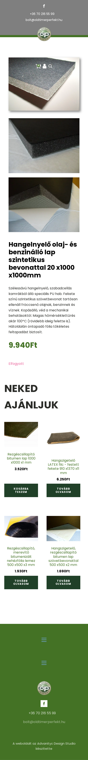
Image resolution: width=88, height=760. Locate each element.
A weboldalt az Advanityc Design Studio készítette (44, 746)
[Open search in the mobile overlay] (50, 66)
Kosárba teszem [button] (21, 490)
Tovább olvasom (63, 490)
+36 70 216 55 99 (42, 14)
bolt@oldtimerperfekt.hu (44, 20)
